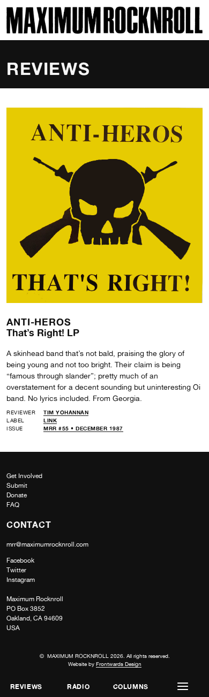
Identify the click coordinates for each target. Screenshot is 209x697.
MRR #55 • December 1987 (83, 428)
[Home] (104, 31)
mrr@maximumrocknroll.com (47, 544)
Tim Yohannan (65, 412)
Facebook (20, 560)
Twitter (16, 570)
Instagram (20, 580)
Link (50, 420)
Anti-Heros (38, 322)
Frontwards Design (118, 664)
